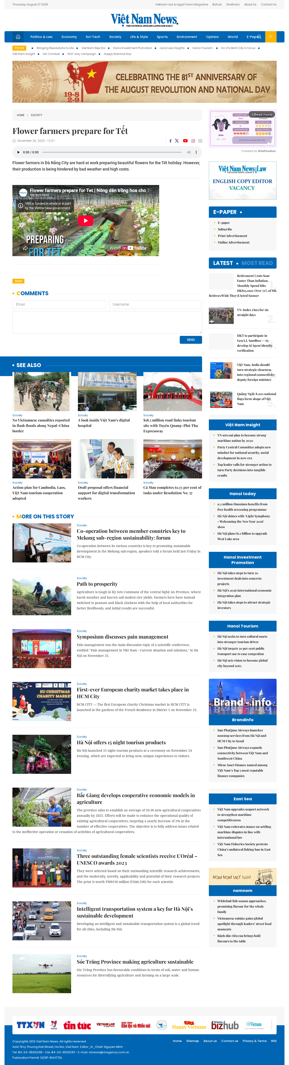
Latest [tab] (223, 263)
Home (20, 115)
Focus (19, 48)
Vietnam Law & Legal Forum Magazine (181, 4)
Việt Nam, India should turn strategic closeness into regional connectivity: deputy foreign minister (256, 372)
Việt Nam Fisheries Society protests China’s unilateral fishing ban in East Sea (243, 849)
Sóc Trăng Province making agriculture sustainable (135, 961)
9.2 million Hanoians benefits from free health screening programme (242, 507)
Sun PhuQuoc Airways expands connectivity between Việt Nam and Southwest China (242, 753)
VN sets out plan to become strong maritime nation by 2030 (241, 438)
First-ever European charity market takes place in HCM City (133, 693)
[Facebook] (170, 141)
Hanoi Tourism (203, 48)
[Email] (200, 140)
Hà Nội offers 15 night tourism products (121, 742)
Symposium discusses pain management (122, 636)
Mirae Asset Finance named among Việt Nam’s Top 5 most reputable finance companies (242, 770)
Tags (18, 281)
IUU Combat (51, 54)
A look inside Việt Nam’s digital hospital (104, 423)
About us (210, 1041)
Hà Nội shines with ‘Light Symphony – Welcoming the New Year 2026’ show (243, 521)
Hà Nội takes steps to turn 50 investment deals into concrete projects (239, 578)
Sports (162, 37)
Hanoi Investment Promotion (132, 48)
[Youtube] (185, 141)
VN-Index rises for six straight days (253, 312)
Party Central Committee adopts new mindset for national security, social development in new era (244, 452)
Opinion (212, 37)
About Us (250, 4)
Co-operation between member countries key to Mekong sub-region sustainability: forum (131, 534)
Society (115, 37)
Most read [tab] (257, 263)
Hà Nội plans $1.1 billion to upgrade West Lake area (242, 536)
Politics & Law (41, 37)
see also (28, 365)
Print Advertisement (232, 236)
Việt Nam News (144, 20)
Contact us (229, 1041)
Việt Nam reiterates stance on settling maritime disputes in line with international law (244, 832)
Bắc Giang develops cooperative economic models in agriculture (136, 798)
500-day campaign (82, 54)
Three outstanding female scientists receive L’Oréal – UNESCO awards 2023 (137, 859)
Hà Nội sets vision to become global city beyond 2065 (242, 663)
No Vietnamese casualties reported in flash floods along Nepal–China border (41, 425)
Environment (187, 37)
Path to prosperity (97, 583)
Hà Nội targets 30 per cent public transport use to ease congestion (240, 651)
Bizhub (217, 4)
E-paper (225, 212)
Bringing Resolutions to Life (55, 48)
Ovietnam (233, 4)
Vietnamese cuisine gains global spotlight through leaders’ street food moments (244, 923)
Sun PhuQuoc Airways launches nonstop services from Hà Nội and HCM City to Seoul (241, 735)
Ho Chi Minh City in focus (238, 48)
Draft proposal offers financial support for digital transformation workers (106, 493)
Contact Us (269, 4)
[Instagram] (193, 141)
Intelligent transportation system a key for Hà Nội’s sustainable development (135, 912)
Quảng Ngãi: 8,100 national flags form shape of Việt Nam (256, 399)
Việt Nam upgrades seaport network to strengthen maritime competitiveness (243, 814)
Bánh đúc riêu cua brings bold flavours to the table (238, 938)
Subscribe (225, 229)
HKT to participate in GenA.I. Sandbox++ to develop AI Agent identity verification (255, 343)
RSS (274, 1041)
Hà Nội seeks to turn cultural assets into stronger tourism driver (242, 639)
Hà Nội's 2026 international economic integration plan (244, 593)
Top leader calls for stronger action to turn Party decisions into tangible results (244, 469)
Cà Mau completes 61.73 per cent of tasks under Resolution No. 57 (172, 490)
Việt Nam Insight (23, 54)
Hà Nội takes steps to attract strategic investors (243, 605)
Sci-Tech (93, 37)
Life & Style (139, 37)
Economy (69, 37)
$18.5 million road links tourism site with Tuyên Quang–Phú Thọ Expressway (170, 425)
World (233, 37)
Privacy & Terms (255, 1041)
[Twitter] (177, 141)
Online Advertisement (233, 242)
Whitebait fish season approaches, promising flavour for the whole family (241, 906)
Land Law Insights (172, 48)
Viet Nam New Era (93, 48)
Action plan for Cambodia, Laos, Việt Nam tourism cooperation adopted (39, 493)
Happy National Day (117, 54)
